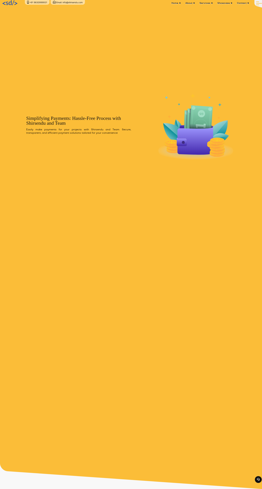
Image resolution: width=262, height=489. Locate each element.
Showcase (224, 3)
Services (205, 3)
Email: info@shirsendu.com (69, 2)
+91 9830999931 (38, 2)
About (189, 3)
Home (175, 3)
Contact (242, 3)
